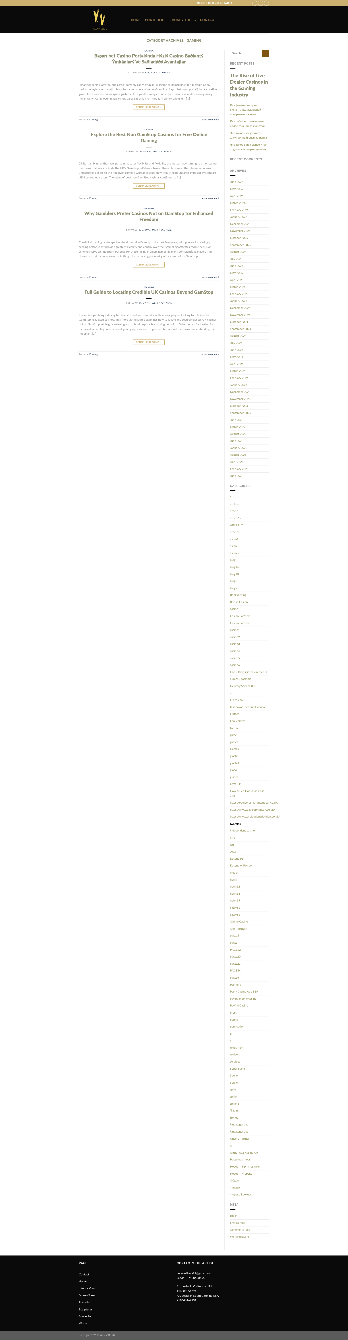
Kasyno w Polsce (241, 865)
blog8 (233, 581)
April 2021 (236, 461)
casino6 (235, 665)
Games (234, 749)
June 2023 (236, 420)
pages (233, 942)
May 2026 (236, 189)
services (235, 1061)
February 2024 (239, 377)
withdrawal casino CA (244, 1152)
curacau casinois (240, 679)
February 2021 (239, 469)
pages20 (235, 956)
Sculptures (85, 1309)
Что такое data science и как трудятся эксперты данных (248, 147)
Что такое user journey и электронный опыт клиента (248, 135)
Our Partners (238, 928)
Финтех (235, 1187)
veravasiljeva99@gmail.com (194, 1273)
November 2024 (240, 315)
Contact (208, 20)
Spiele (234, 1082)
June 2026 (236, 181)
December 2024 (240, 307)
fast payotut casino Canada (247, 707)
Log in (233, 1215)
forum (234, 728)
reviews (235, 1054)
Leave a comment (210, 120)
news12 (235, 886)
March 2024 (238, 370)
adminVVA (164, 73)
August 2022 (238, 434)
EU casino (236, 700)
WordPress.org (239, 1236)
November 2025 (240, 230)
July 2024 (236, 342)
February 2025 (239, 294)
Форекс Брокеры (241, 1194)
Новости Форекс (241, 1173)
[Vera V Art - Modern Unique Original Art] (102, 19)
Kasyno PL (236, 858)
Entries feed (237, 1222)
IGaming (149, 51)
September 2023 (240, 412)
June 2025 (236, 265)
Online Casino (239, 921)
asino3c (235, 553)
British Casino (239, 602)
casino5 (235, 658)
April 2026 (236, 196)
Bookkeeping (238, 595)
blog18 (234, 574)
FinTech (234, 714)
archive (234, 504)
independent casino (242, 830)
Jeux (233, 851)
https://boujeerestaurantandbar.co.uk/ (254, 802)
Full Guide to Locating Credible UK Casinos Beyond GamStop (148, 292)
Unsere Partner (239, 1138)
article (234, 511)
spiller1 (234, 1103)
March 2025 (238, 286)
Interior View (87, 1288)
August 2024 (238, 335)
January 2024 (238, 385)
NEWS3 (235, 914)
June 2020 (236, 475)
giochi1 (234, 763)
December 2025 (240, 224)
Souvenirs (85, 1316)
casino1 (235, 630)
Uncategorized (239, 1124)
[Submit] (265, 53)
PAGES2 (235, 949)
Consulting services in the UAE (249, 672)
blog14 (234, 567)
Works (83, 1323)
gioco (233, 770)
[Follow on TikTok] (266, 3)
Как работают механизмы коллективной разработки (247, 123)
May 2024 (236, 356)
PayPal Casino (239, 1005)
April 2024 (236, 364)
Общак (234, 1180)
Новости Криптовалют (245, 1166)
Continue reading (149, 107)
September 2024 (240, 329)
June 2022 (236, 440)
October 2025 (239, 237)
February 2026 (239, 210)
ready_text (236, 1047)
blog (232, 560)
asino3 (234, 546)
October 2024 (239, 321)
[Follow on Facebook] (254, 3)
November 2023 (240, 399)
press (233, 1012)
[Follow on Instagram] (260, 3)
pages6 (234, 977)
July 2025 (236, 259)
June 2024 (236, 350)
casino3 (235, 644)
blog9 (233, 588)
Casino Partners (240, 616)
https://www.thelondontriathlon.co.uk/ (255, 816)
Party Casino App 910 (244, 991)
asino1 (234, 539)
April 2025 (236, 280)
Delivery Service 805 (243, 686)
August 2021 (238, 454)
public (234, 1019)
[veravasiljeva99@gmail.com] (237, 3)
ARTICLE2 (236, 525)
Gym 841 (236, 784)
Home (136, 20)
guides (234, 777)
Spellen (234, 1075)
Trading (234, 1110)
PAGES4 (235, 970)
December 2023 (240, 391)
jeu (232, 844)
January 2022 (238, 447)
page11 (234, 935)
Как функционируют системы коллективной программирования (245, 110)
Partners (235, 984)
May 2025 (236, 272)
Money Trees (183, 20)
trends (234, 1117)
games (234, 742)
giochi (234, 756)
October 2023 (239, 405)
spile (233, 1089)
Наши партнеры (240, 1159)
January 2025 (238, 300)
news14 (235, 893)
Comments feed (240, 1229)
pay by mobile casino (243, 998)
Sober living (237, 1068)
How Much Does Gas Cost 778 (247, 793)
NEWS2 (235, 907)
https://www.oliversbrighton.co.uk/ (252, 809)
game (233, 735)
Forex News (237, 721)
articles (234, 532)
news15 (235, 900)
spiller (234, 1096)
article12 (235, 518)
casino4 (235, 651)
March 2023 (238, 426)
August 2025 (238, 251)
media (234, 872)
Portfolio (155, 20)
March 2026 (238, 202)
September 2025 (240, 245)
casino (234, 609)
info (232, 837)
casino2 (235, 637)
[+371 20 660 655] (245, 3)
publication (237, 1026)
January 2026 (238, 216)
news (233, 879)
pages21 (235, 963)
